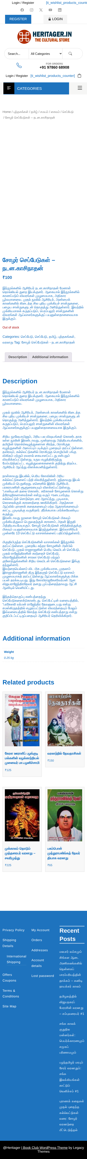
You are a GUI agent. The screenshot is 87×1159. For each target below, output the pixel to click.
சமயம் (44, 112)
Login (57, 19)
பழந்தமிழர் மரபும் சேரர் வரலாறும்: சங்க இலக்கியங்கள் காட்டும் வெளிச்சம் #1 (71, 1077)
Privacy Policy (14, 930)
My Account (40, 930)
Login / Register (23, 3)
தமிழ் (34, 112)
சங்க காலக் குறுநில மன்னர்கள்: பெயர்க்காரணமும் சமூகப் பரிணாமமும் (72, 1038)
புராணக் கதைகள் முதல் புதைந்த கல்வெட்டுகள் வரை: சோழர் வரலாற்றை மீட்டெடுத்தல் (72, 1115)
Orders (36, 940)
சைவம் (55, 112)
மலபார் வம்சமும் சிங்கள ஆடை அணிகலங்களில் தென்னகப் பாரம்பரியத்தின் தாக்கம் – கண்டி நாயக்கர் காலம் (71, 969)
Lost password (42, 976)
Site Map (9, 1006)
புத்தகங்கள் (21, 112)
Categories (29, 88)
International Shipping (16, 959)
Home (7, 112)
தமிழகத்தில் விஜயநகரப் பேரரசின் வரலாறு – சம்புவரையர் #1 (72, 1005)
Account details (37, 963)
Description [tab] (17, 357)
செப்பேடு (67, 112)
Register (18, 19)
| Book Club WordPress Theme (44, 1148)
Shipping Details (9, 943)
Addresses (39, 950)
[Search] (70, 54)
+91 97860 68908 (54, 67)
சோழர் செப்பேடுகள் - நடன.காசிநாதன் (48, 342)
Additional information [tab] (50, 357)
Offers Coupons (9, 977)
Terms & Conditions (11, 993)
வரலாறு (8, 342)
